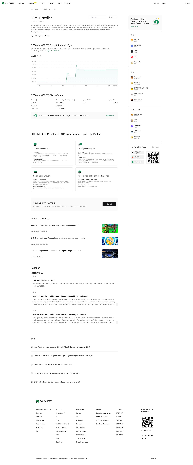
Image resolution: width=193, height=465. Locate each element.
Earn (57, 435)
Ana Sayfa (34, 9)
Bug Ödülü (39, 427)
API (77, 417)
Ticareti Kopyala (61, 431)
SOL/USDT (119, 431)
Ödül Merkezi (80, 427)
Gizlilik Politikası (53, 458)
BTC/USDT (119, 413)
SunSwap (59, 442)
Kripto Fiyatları (80, 435)
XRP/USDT (119, 424)
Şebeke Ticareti (61, 427)
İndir (37, 431)
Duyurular (39, 413)
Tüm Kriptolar (45, 9)
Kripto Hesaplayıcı (82, 442)
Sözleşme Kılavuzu (102, 420)
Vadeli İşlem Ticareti (62, 424)
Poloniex (8, 3)
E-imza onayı (73, 458)
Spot (57, 420)
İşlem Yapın (110, 115)
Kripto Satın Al (60, 413)
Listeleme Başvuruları (103, 424)
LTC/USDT (119, 435)
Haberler (39, 417)
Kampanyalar (40, 420)
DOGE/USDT (120, 427)
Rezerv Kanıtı (40, 424)
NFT (57, 438)
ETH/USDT (119, 417)
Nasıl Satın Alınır (81, 431)
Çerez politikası (63, 458)
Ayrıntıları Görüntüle (53, 51)
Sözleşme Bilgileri (101, 417)
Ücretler (78, 413)
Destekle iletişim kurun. (103, 413)
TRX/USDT (119, 420)
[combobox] (98, 17)
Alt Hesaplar (80, 420)
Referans (79, 424)
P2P (57, 417)
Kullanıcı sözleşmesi (41, 458)
